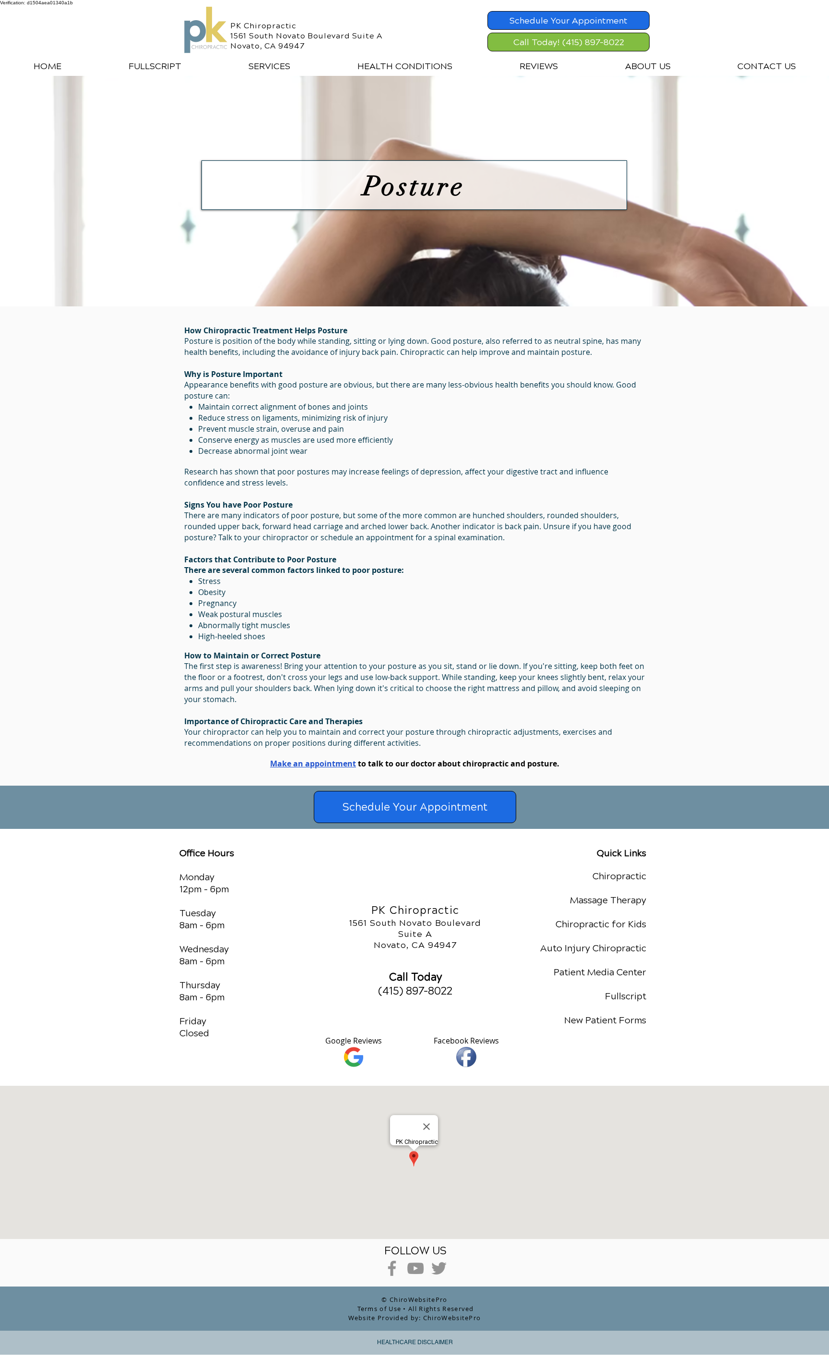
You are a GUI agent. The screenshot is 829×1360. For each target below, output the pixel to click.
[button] (269, 66)
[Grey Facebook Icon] (392, 1268)
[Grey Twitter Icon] (439, 1268)
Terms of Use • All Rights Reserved (415, 1308)
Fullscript (625, 996)
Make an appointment (313, 763)
